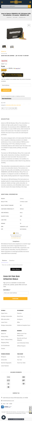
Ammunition (9, 17)
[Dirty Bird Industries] (16, 2)
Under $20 (18, 105)
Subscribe (15, 298)
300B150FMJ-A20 (22, 17)
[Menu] (2, 2)
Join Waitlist (6, 90)
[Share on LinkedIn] (16, 108)
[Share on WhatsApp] (2, 108)
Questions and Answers (7, 55)
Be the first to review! (22, 55)
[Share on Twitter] (8, 108)
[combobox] (14, 6)
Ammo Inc (3, 51)
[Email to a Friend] (10, 108)
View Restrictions (6, 98)
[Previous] (3, 34)
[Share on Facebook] (5, 108)
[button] (30, 410)
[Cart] (30, 2)
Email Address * (6, 290)
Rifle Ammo (15, 17)
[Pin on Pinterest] (13, 108)
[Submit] (29, 6)
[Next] (28, 34)
